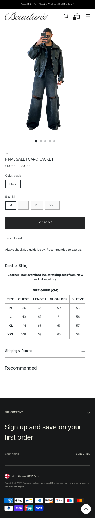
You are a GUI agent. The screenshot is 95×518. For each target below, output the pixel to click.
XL (37, 205)
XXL (52, 205)
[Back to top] (86, 509)
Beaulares (27, 483)
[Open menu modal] (88, 16)
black (12, 184)
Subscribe (83, 453)
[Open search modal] (66, 16)
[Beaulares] (26, 16)
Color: (13, 176)
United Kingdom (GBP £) (23, 476)
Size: (10, 197)
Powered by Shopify (14, 486)
